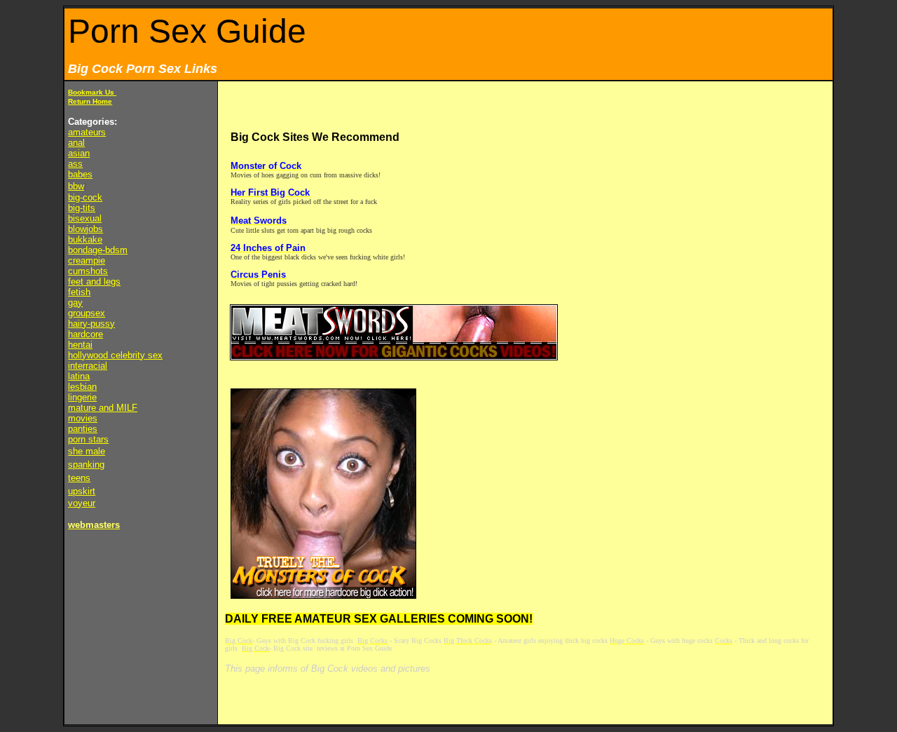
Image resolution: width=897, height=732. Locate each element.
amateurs (87, 132)
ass (75, 163)
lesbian (82, 386)
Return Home (90, 101)
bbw (76, 186)
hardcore (85, 334)
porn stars (88, 439)
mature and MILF (102, 407)
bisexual (85, 218)
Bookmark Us (92, 92)
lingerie (82, 397)
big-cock (85, 197)
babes (80, 174)
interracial (87, 365)
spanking (86, 464)
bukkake (85, 239)
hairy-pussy (91, 323)
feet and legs (94, 281)
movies (82, 418)
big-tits (81, 208)
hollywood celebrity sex (115, 355)
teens (79, 478)
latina (79, 376)
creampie (86, 260)
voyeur (81, 503)
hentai (80, 344)
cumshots (88, 271)
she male (86, 451)
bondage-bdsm (98, 250)
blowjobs (85, 229)
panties (82, 428)
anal (76, 142)
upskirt (81, 491)
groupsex (86, 313)
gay (75, 302)
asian (79, 153)
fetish (79, 292)
